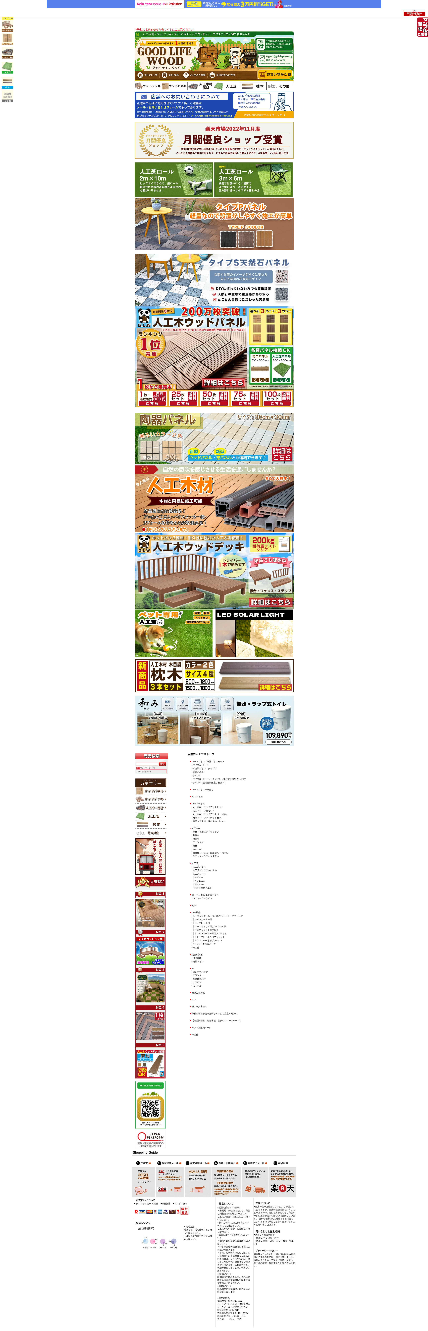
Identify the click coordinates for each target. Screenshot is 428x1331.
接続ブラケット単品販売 (207, 930)
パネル (139, 772)
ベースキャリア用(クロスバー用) (210, 926)
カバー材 (197, 849)
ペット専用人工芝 (203, 888)
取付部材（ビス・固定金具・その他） (211, 853)
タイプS (196, 775)
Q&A (194, 1000)
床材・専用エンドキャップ (206, 832)
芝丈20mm (199, 881)
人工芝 (195, 863)
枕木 (194, 905)
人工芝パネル (199, 867)
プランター (198, 975)
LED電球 (197, 958)
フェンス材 (198, 842)
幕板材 (196, 835)
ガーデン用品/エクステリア (205, 895)
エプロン (197, 982)
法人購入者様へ (199, 1006)
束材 (195, 846)
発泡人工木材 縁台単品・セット (209, 821)
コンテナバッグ (200, 972)
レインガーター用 (203, 919)
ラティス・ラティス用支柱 (206, 856)
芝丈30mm (199, 884)
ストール (197, 986)
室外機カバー (199, 979)
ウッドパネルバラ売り (202, 790)
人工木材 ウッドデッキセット (208, 807)
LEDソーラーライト (202, 898)
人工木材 (196, 828)
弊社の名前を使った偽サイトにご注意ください (214, 1013)
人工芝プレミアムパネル (205, 870)
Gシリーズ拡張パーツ (205, 944)
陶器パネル (198, 772)
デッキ (144, 772)
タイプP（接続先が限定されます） (210, 782)
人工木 (149, 772)
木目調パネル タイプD (204, 768)
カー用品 (196, 912)
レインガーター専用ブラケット (211, 933)
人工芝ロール (199, 874)
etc (193, 968)
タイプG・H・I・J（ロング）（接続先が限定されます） (220, 779)
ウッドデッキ (198, 804)
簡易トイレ (198, 961)
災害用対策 (197, 954)
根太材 (196, 839)
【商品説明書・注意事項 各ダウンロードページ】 (217, 1020)
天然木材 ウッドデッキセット (208, 818)
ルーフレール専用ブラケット (210, 937)
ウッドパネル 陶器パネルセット (208, 761)
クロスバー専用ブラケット (209, 940)
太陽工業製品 (198, 993)
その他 (196, 947)
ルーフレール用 (202, 923)
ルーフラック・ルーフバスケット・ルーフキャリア (218, 916)
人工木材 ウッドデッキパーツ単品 (210, 814)
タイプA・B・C (200, 765)
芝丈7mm (198, 877)
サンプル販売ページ (201, 1027)
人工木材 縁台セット (204, 811)
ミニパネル (197, 797)
